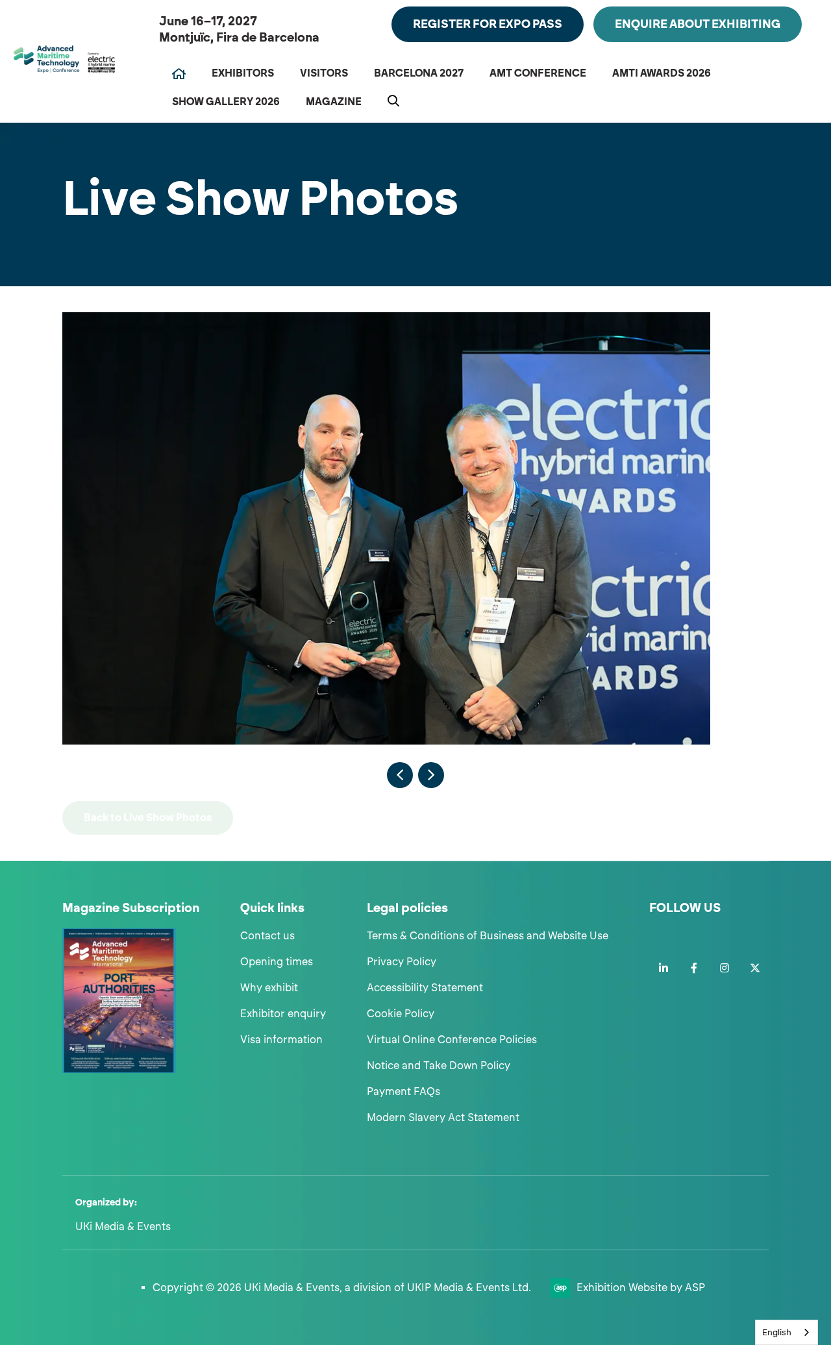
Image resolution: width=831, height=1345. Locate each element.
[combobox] (786, 1332)
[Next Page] (431, 775)
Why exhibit (269, 987)
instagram (724, 968)
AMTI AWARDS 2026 (661, 73)
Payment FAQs (403, 1091)
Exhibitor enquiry (283, 1013)
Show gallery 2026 (226, 101)
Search (393, 100)
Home (179, 73)
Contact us (267, 936)
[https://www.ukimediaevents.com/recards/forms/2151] (119, 1069)
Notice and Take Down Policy (438, 1065)
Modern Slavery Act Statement (443, 1117)
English (776, 1332)
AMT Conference (538, 73)
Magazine (334, 101)
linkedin (663, 968)
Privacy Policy (401, 962)
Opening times (276, 962)
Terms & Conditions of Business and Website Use (487, 936)
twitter (755, 968)
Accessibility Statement (425, 987)
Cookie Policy (400, 1013)
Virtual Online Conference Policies (452, 1039)
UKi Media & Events (123, 1226)
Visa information (281, 1039)
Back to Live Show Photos (148, 817)
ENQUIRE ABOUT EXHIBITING (697, 24)
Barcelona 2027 (419, 73)
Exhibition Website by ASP (641, 1287)
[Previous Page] (400, 775)
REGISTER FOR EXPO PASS (487, 24)
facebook (694, 968)
